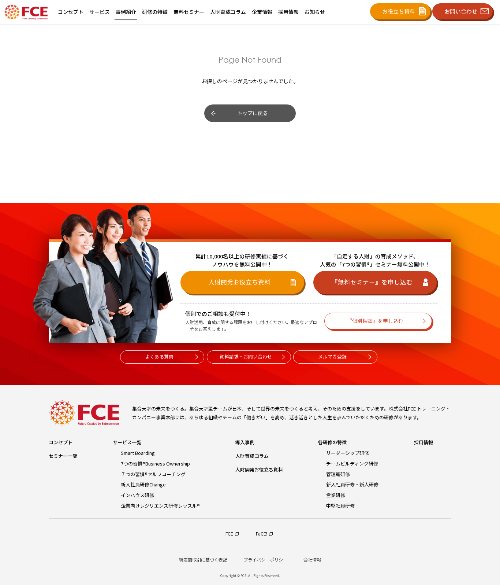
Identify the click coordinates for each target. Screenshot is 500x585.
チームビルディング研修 (352, 463)
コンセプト (60, 442)
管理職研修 (338, 474)
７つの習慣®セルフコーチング (153, 474)
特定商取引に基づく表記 (203, 559)
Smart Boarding (138, 452)
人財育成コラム (252, 455)
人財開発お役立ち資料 (259, 469)
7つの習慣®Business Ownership (155, 463)
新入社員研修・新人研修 (352, 484)
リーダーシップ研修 (347, 452)
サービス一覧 (127, 442)
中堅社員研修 (340, 505)
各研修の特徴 (332, 442)
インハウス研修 (137, 495)
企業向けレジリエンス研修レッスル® (160, 505)
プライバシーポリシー (265, 559)
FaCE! (261, 533)
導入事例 (244, 442)
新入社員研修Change (143, 484)
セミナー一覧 (63, 455)
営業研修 (335, 495)
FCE (229, 533)
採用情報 (423, 442)
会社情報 (312, 559)
